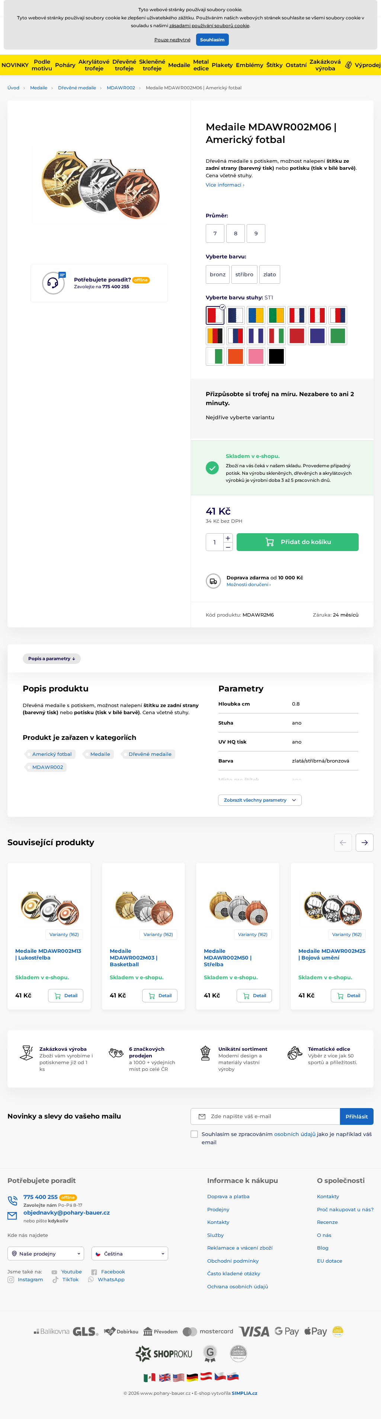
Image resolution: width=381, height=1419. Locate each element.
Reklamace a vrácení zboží (240, 1248)
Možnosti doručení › (249, 584)
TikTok (71, 1279)
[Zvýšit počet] (228, 538)
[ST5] (297, 315)
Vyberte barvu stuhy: (239, 297)
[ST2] (235, 315)
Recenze (327, 1222)
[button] (259, 800)
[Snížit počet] (228, 546)
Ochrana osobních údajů (237, 1286)
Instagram (30, 1279)
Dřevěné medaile (77, 87)
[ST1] (215, 315)
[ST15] (215, 356)
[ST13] (317, 336)
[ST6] (317, 315)
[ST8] (215, 336)
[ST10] (256, 336)
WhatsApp (111, 1279)
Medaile (38, 87)
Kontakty (218, 1222)
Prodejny (218, 1209)
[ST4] (276, 315)
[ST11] (276, 336)
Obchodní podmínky (233, 1261)
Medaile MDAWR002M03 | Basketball (133, 958)
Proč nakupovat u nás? (345, 1209)
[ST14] (338, 336)
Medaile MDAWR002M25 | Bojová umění (331, 954)
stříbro (244, 274)
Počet (215, 542)
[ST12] (297, 336)
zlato (269, 274)
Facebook (113, 1272)
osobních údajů (295, 1134)
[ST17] (235, 356)
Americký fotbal (52, 754)
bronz (217, 274)
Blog (323, 1248)
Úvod (13, 87)
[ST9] (235, 336)
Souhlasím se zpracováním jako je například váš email (287, 1138)
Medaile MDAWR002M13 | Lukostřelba (48, 954)
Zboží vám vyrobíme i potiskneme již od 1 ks (66, 1062)
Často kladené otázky (233, 1273)
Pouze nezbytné (172, 39)
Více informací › (225, 185)
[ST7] (338, 315)
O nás (324, 1235)
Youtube (71, 1272)
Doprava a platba (228, 1196)
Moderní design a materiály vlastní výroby (240, 1062)
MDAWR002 (121, 87)
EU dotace (329, 1261)
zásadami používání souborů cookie (209, 25)
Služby (215, 1235)
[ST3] (256, 315)
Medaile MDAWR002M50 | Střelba (228, 958)
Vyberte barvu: (226, 256)
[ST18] (256, 356)
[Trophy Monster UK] (164, 1377)
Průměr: (217, 215)
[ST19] (276, 356)
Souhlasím (212, 39)
